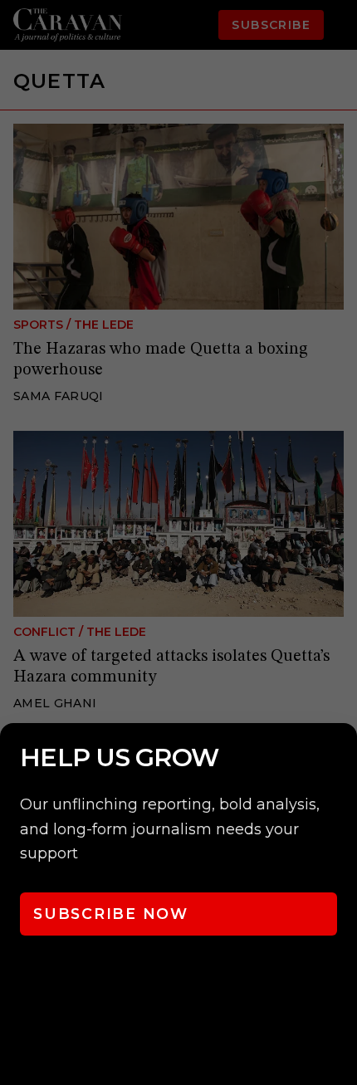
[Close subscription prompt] (340, 758)
